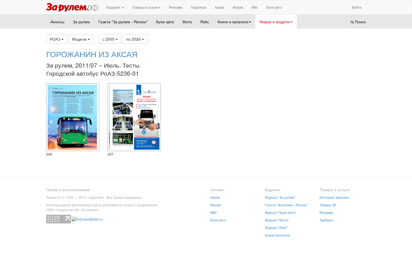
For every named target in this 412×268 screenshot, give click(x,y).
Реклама (175, 7)
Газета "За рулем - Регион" (123, 21)
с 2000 (108, 39)
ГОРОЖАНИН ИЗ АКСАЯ (91, 53)
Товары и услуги (145, 7)
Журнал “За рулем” (280, 197)
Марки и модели (275, 21)
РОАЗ (55, 39)
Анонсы (57, 21)
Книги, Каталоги (277, 235)
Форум (238, 7)
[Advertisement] (329, 98)
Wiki (254, 7)
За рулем (81, 21)
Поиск (360, 21)
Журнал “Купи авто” (280, 212)
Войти (357, 7)
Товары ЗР (328, 204)
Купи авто (274, 7)
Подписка (198, 7)
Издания (113, 7)
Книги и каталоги (232, 21)
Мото (187, 21)
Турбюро (326, 220)
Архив (219, 7)
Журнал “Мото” (277, 220)
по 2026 (134, 39)
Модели (80, 39)
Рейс (204, 21)
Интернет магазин (334, 197)
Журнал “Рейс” (276, 227)
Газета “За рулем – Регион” (286, 204)
